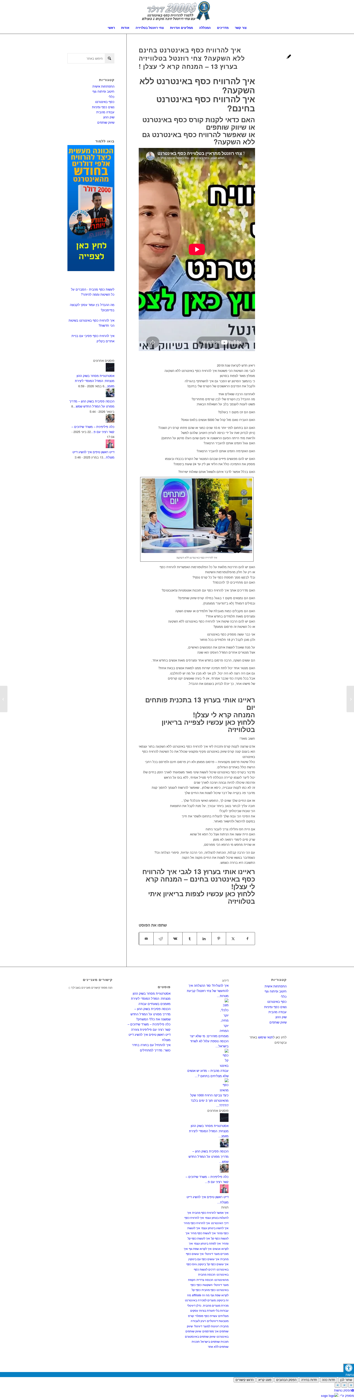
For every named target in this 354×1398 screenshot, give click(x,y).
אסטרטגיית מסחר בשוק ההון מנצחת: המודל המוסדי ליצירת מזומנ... (94, 380)
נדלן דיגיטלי (194, 1305)
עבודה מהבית (105, 112)
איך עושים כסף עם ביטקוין (203, 1259)
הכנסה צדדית (205, 1279)
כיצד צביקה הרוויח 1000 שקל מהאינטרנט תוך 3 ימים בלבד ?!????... (209, 1100)
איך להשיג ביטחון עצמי (215, 1228)
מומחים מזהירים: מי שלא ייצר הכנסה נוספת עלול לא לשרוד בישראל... (209, 1041)
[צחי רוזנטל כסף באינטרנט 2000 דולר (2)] (177, 11)
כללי (111, 96)
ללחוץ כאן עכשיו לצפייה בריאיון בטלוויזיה (208, 725)
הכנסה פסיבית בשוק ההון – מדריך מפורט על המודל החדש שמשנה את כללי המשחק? (150, 1013)
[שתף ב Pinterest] (219, 938)
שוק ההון (108, 117)
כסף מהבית (209, 1290)
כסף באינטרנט (104, 101)
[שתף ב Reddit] (161, 938)
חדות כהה (328, 1380)
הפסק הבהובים (286, 1380)
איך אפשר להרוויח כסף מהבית (210, 1212)
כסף (199, 1285)
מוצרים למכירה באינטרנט (200, 1300)
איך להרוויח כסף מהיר (197, 1223)
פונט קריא (264, 1380)
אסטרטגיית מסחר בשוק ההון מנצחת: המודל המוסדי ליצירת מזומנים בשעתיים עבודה (150, 998)
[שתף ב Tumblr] (190, 938)
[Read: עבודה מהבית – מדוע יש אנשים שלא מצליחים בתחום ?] (224, 1065)
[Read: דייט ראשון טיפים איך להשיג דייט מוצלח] (110, 447)
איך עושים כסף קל (218, 1264)
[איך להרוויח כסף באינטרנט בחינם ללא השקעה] (289, 57)
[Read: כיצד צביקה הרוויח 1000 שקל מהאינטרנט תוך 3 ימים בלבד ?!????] (224, 1090)
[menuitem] (111, 28)
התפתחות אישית (103, 86)
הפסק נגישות (342, 1390)
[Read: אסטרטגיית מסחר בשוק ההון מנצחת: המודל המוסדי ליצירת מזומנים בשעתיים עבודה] (110, 370)
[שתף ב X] (233, 938)
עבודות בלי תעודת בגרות (214, 1310)
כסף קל (196, 1290)
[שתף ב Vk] (175, 938)
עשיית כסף (210, 1316)
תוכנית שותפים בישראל (215, 1341)
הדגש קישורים (245, 1380)
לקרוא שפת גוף (219, 1295)
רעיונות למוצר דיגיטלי (206, 1326)
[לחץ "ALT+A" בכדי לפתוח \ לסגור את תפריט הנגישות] (348, 1368)
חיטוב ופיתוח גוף (103, 91)
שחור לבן (346, 1380)
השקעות (208, 1285)
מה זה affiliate (201, 1295)
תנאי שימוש (265, 1037)
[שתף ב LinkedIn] (204, 938)
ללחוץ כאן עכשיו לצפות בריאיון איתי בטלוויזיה (201, 897)
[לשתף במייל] (146, 938)
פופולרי (199, 1316)
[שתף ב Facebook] (247, 938)
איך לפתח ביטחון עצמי (207, 1243)
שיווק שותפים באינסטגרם (200, 1336)
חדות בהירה (309, 1380)
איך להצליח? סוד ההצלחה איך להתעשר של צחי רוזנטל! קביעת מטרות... (208, 990)
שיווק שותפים (105, 122)
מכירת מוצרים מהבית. (215, 1305)
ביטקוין (202, 1264)
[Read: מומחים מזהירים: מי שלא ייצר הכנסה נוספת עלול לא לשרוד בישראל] (224, 1030)
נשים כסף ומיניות (103, 107)
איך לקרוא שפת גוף (200, 1248)
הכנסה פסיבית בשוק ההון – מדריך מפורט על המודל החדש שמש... (209, 1156)
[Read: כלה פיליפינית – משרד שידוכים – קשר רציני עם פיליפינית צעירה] (110, 421)
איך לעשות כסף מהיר (203, 1233)
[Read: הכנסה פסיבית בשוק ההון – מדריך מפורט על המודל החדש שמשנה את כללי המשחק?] (110, 396)
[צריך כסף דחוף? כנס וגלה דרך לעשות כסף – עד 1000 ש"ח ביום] (350, 699)
